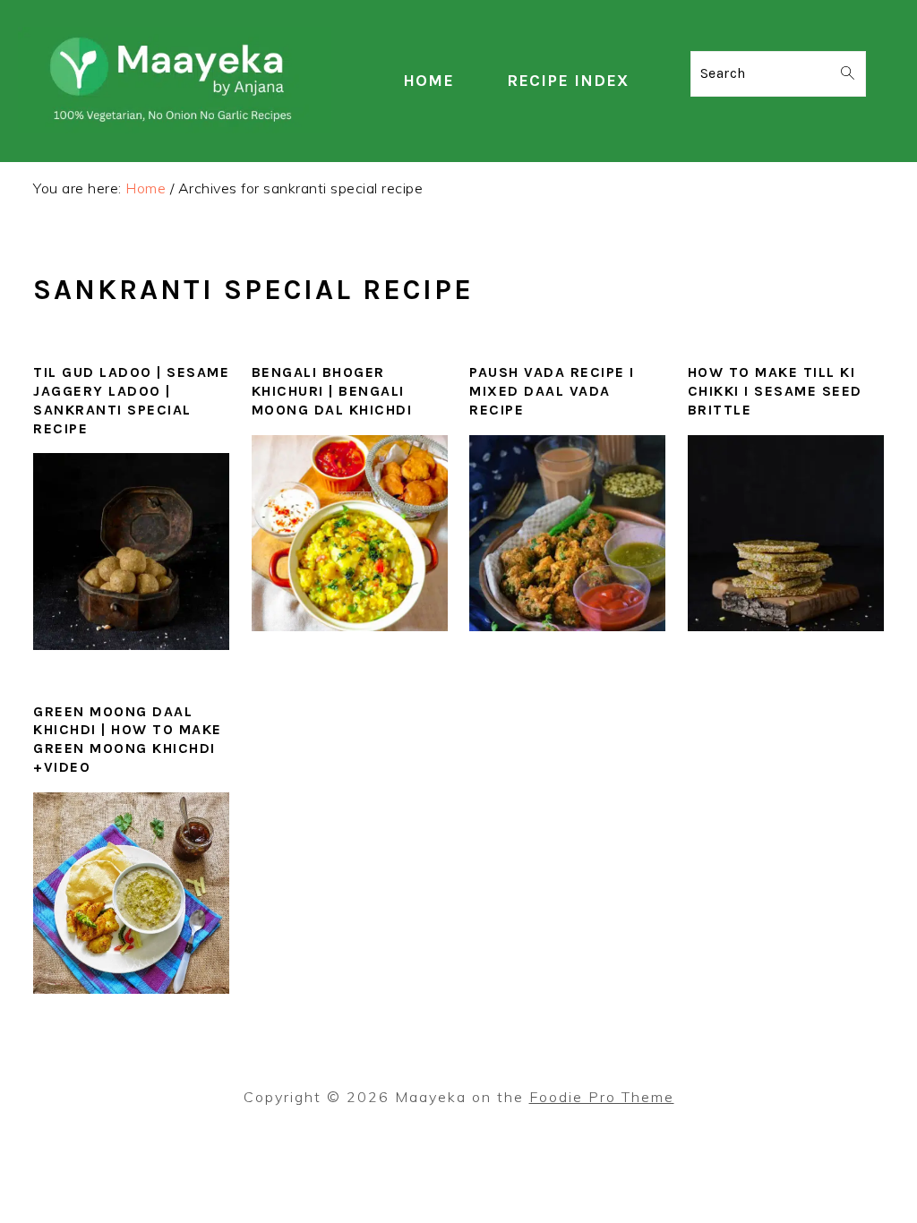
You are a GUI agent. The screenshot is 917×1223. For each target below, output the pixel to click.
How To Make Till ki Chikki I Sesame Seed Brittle (775, 390)
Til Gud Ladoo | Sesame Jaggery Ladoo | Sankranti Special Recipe (131, 399)
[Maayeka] (174, 128)
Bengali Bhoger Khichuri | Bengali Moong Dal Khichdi (332, 390)
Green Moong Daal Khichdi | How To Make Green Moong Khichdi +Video (127, 739)
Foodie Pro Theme (601, 1097)
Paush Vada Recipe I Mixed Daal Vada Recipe (552, 390)
